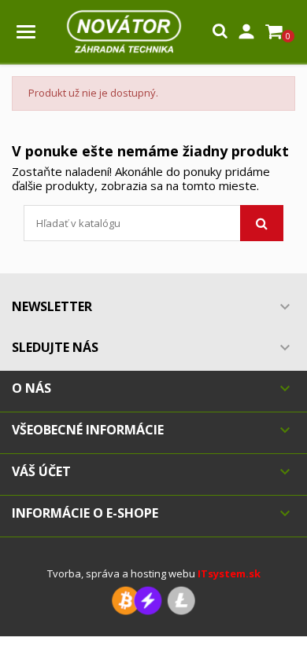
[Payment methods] (153, 599)
